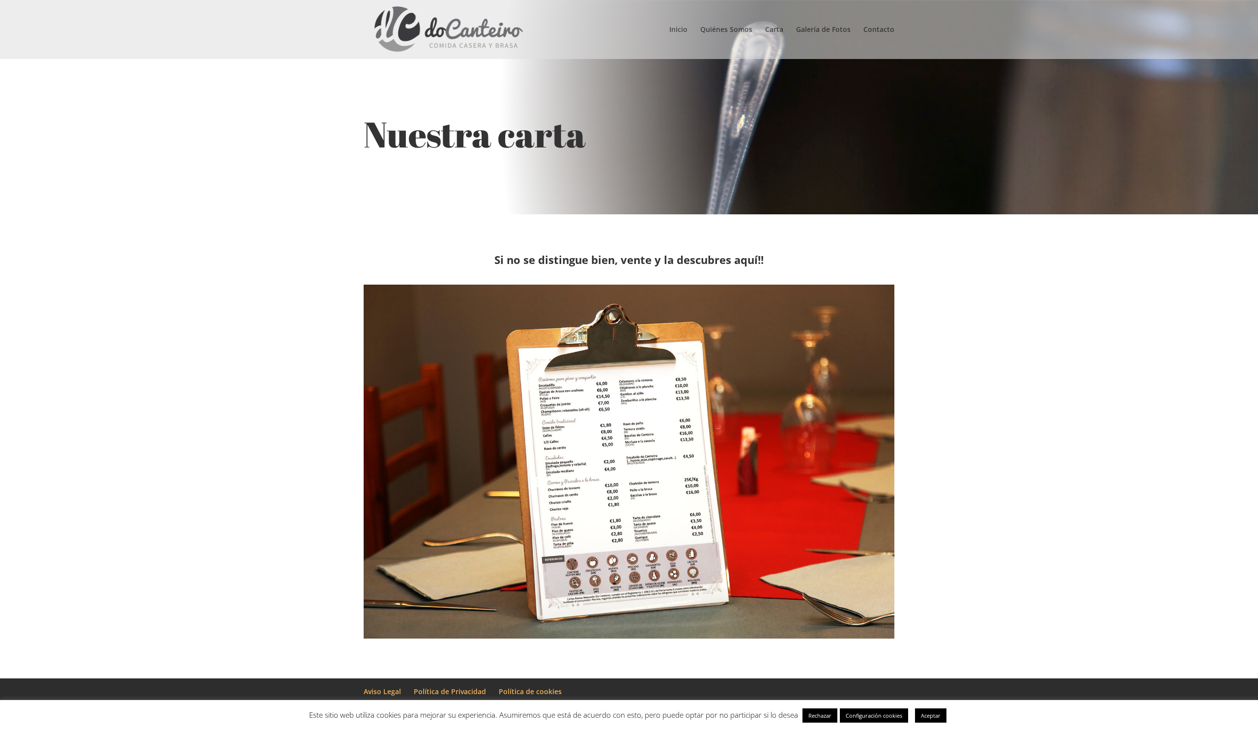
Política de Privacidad (450, 691)
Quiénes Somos (726, 30)
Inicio (678, 30)
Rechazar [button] (819, 715)
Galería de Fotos (823, 30)
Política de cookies (530, 691)
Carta (774, 30)
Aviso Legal (382, 691)
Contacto (878, 30)
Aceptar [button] (931, 715)
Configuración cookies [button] (874, 715)
